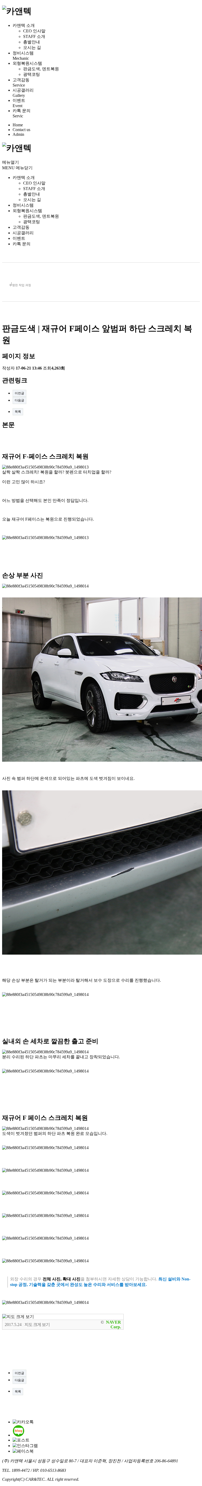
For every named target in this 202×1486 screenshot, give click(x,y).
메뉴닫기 (24, 168)
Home (18, 125)
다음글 (19, 400)
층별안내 (31, 42)
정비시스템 (23, 53)
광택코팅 (31, 74)
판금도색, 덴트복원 (41, 69)
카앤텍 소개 (24, 25)
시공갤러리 (23, 90)
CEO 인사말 (34, 31)
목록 (18, 411)
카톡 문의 (22, 110)
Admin (18, 134)
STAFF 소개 (34, 36)
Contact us (21, 129)
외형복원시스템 (27, 63)
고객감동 (21, 80)
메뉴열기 (10, 162)
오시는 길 (32, 47)
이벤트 (19, 100)
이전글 (19, 393)
